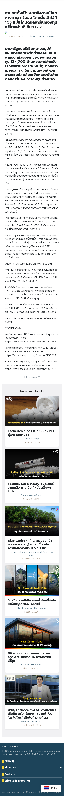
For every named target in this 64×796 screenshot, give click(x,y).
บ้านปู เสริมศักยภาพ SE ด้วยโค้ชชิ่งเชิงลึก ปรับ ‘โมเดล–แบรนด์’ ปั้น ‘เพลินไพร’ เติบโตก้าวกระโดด (32, 714)
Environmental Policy (38, 552)
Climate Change (37, 36)
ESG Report (40, 608)
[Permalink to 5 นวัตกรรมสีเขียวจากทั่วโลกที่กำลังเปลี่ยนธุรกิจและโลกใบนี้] (32, 580)
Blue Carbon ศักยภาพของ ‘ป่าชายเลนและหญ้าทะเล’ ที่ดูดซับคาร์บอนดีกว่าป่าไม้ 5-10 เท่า (30, 544)
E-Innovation (27, 495)
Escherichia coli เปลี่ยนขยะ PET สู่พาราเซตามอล (31, 433)
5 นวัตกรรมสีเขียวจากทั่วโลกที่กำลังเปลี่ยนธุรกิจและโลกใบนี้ (32, 602)
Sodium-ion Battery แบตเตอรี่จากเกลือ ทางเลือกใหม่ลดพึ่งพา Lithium (31, 488)
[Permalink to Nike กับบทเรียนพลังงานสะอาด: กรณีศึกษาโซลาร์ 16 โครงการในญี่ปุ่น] (32, 633)
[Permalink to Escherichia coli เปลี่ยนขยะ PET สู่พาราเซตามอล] (32, 411)
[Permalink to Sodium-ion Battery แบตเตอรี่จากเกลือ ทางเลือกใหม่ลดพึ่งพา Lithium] (32, 464)
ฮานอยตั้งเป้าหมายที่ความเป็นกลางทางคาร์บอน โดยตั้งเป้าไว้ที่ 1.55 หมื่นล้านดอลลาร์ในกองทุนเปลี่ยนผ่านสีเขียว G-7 (31, 20)
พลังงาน (50, 36)
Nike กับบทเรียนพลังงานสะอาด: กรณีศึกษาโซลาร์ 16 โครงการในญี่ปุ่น (30, 657)
